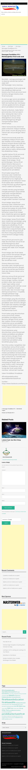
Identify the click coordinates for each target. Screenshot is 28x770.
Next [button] (25, 434)
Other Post (5, 710)
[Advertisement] (14, 30)
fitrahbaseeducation (21, 702)
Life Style (11, 51)
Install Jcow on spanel (14, 575)
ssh (13, 717)
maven (3, 708)
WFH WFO (21, 717)
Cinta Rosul (4, 695)
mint (6, 708)
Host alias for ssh (7, 641)
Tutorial (17, 717)
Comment (4, 470)
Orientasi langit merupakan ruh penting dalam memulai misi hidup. (14, 645)
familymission (17, 695)
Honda (13, 704)
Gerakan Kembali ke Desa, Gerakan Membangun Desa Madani (11, 659)
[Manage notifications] (24, 767)
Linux (23, 706)
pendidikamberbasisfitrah (15, 710)
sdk (19, 716)
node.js (15, 708)
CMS (7, 695)
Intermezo (17, 704)
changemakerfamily (18, 693)
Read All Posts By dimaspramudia (10, 459)
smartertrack (10, 717)
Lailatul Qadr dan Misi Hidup (11, 440)
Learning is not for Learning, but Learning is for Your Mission (14, 651)
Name (3, 487)
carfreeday (11, 693)
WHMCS (3, 719)
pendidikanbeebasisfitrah (7, 711)
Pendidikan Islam (14, 716)
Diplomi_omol (6, 582)
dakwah (11, 695)
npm (18, 708)
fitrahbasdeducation (16, 697)
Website (3, 500)
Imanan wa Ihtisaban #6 (7, 412)
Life (15, 706)
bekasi (18, 692)
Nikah (12, 708)
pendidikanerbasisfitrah (6, 716)
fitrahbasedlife (8, 702)
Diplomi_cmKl (6, 588)
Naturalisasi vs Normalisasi (9, 655)
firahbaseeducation (6, 697)
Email (3, 494)
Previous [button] (2, 434)
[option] (14, 432)
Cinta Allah (24, 693)
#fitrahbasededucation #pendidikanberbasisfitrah (9, 691)
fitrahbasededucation (13, 699)
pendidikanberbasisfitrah (13, 713)
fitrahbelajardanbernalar (7, 704)
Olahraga (21, 708)
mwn (9, 708)
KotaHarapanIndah (10, 706)
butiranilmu (5, 693)
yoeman (10, 719)
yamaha (7, 719)
